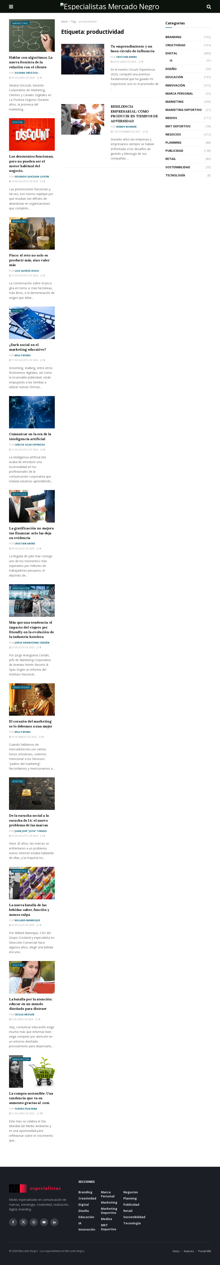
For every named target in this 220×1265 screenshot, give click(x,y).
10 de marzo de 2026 (24, 736)
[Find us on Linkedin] (54, 1222)
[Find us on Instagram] (34, 1222)
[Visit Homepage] (109, 6)
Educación (174, 77)
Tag (73, 21)
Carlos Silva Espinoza (30, 444)
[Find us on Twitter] (23, 1222)
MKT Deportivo (178, 126)
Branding (19, 221)
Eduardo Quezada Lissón (32, 176)
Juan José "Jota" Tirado (31, 831)
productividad (87, 21)
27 (41, 1113)
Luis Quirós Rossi (27, 270)
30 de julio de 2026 (22, 548)
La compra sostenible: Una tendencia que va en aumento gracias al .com (31, 1098)
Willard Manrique (27, 920)
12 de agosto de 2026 (24, 449)
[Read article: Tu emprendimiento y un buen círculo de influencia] (82, 59)
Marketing (20, 23)
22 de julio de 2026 (22, 647)
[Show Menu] (11, 6)
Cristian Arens (126, 56)
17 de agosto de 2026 (24, 360)
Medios (171, 118)
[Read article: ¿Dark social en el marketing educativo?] (32, 323)
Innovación (20, 588)
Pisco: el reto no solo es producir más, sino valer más (29, 260)
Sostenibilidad (177, 167)
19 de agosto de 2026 (24, 835)
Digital (17, 122)
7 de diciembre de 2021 (127, 131)
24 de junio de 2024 (124, 61)
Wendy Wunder (126, 126)
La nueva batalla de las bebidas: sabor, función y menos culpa (29, 910)
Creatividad (21, 687)
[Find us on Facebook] (13, 1222)
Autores (189, 1251)
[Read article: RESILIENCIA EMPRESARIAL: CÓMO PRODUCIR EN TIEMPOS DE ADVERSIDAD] (82, 119)
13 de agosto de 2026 (24, 275)
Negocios (19, 494)
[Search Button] (209, 6)
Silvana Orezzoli (26, 72)
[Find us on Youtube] (44, 1222)
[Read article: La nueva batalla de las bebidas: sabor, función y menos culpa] (32, 883)
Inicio (64, 21)
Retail (170, 159)
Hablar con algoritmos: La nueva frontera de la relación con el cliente (30, 62)
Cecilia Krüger (24, 1014)
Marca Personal (179, 93)
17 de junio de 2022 (23, 1113)
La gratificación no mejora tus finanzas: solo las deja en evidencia (31, 533)
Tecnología (175, 175)
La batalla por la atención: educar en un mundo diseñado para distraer (30, 1004)
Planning (173, 142)
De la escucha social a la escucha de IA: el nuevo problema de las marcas (29, 820)
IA (13, 400)
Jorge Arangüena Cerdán (32, 642)
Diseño (171, 69)
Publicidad (174, 151)
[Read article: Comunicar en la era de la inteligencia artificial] (32, 412)
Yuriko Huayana (26, 1108)
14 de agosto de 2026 (24, 181)
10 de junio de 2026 (23, 77)
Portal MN (204, 1251)
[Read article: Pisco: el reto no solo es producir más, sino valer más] (32, 233)
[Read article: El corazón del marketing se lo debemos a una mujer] (32, 699)
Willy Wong (23, 355)
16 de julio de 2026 (22, 925)
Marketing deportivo (183, 110)
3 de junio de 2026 (22, 1019)
